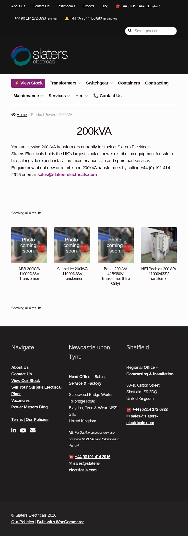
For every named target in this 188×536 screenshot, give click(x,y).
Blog (105, 6)
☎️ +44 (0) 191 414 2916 (138, 6)
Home (22, 115)
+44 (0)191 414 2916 (92, 456)
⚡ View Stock (28, 83)
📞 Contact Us (107, 95)
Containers (129, 83)
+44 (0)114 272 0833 (150, 409)
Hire (79, 95)
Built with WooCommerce (60, 522)
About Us (18, 6)
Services (57, 95)
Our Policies (37, 419)
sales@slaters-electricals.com (67, 174)
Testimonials (66, 6)
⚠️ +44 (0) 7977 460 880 (91, 18)
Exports (88, 6)
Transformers (63, 83)
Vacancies (20, 400)
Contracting (157, 83)
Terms (17, 419)
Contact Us (41, 6)
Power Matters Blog (29, 407)
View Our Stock (25, 380)
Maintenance (26, 95)
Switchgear (97, 83)
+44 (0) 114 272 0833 (35, 18)
